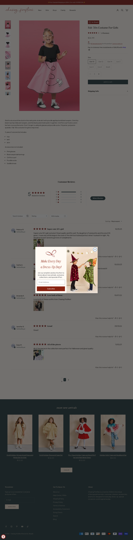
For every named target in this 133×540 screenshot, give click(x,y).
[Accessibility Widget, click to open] (3, 536)
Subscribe (51, 289)
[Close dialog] (95, 249)
